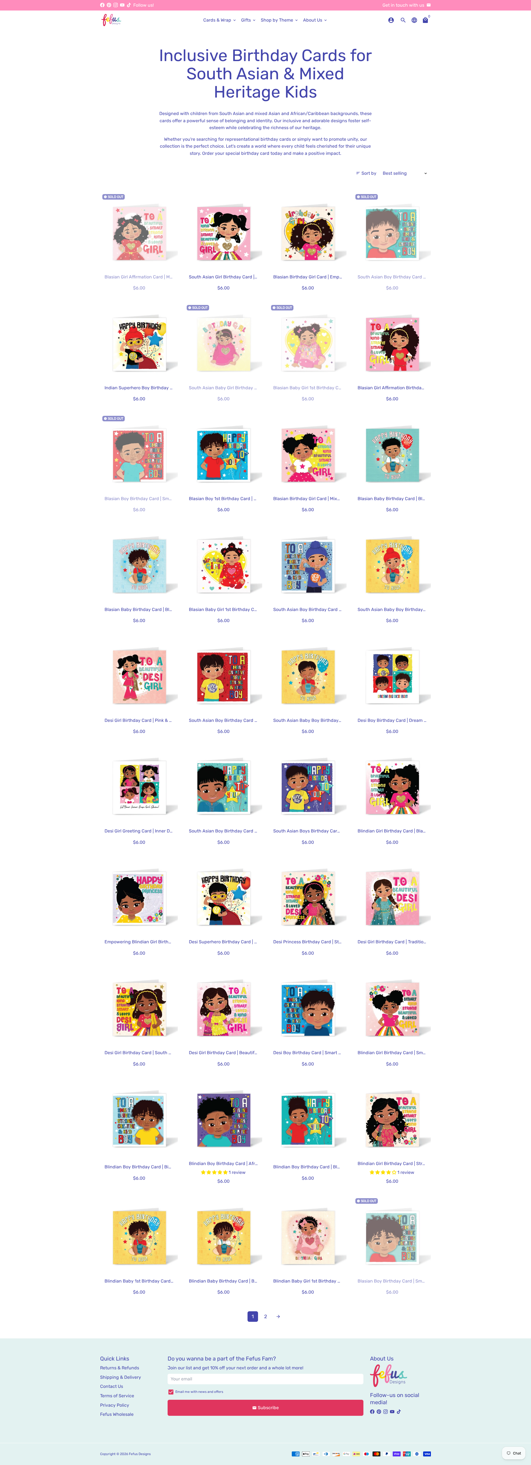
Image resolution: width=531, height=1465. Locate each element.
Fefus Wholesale (117, 1414)
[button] (215, 1172)
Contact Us (111, 1386)
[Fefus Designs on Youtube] (122, 5)
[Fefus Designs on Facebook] (102, 5)
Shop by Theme (280, 20)
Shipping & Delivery (120, 1377)
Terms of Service (117, 1395)
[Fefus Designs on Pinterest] (109, 5)
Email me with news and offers (199, 1392)
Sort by (366, 173)
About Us (315, 20)
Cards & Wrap (220, 20)
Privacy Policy (114, 1405)
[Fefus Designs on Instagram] (115, 5)
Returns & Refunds (119, 1367)
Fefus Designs (140, 1454)
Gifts (248, 20)
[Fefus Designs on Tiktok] (129, 5)
